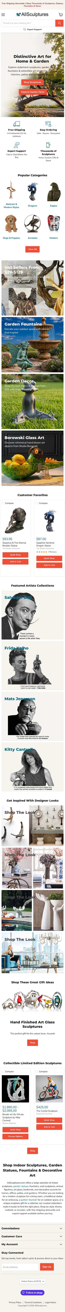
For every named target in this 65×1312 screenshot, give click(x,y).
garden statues (20, 1186)
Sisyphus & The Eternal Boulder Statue (14, 544)
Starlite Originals (9, 1123)
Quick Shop (15, 554)
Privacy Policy (15, 1302)
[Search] (59, 23)
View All (32, 249)
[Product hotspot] (19, 1004)
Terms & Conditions (33, 1302)
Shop (32, 1042)
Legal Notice (50, 1302)
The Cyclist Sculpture (47, 1110)
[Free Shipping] (16, 129)
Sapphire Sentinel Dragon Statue (45, 544)
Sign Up (46, 1266)
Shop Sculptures (32, 82)
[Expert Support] (16, 152)
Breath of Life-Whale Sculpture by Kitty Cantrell (13, 1117)
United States (31, 1281)
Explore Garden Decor (33, 91)
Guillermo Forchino (44, 1114)
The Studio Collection (11, 548)
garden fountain (29, 1199)
